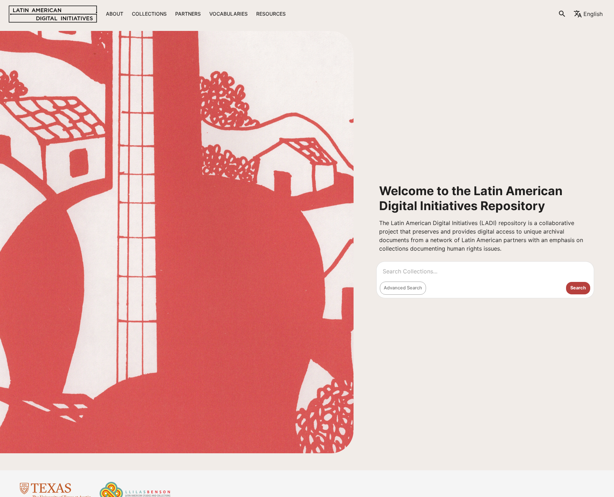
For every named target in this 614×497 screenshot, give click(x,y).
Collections (149, 14)
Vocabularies (228, 14)
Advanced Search (403, 287)
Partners (188, 14)
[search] (562, 14)
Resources (271, 14)
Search (578, 287)
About (114, 14)
